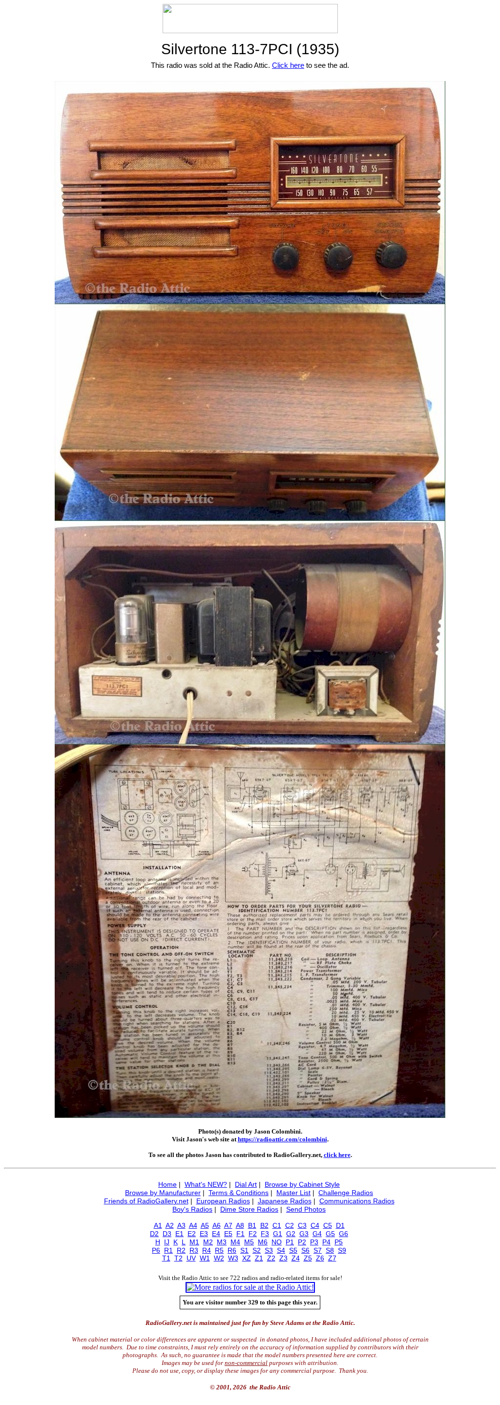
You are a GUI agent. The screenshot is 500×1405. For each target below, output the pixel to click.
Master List (293, 1193)
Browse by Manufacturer (163, 1193)
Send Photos (306, 1209)
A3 (181, 1225)
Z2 (271, 1258)
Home (167, 1184)
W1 (205, 1258)
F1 (240, 1234)
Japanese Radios (285, 1201)
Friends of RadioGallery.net (146, 1201)
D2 (154, 1234)
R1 (168, 1250)
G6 (343, 1234)
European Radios (223, 1201)
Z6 (320, 1258)
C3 (302, 1225)
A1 (158, 1225)
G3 (304, 1234)
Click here (288, 65)
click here (337, 1154)
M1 (194, 1242)
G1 (277, 1234)
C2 (289, 1225)
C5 (327, 1225)
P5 (338, 1242)
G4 (317, 1234)
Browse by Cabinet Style (302, 1184)
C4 (315, 1225)
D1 (340, 1225)
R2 (181, 1250)
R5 (219, 1250)
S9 (342, 1250)
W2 (219, 1258)
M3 (222, 1242)
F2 (253, 1234)
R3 (193, 1250)
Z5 (308, 1258)
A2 (170, 1225)
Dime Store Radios (249, 1209)
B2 (264, 1225)
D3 (167, 1234)
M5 (249, 1242)
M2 (208, 1242)
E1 (179, 1234)
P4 (326, 1242)
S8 (330, 1250)
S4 (281, 1250)
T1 (166, 1258)
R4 (206, 1250)
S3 (269, 1250)
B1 (252, 1225)
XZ (246, 1258)
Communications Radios (357, 1201)
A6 (216, 1225)
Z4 (296, 1258)
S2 (256, 1250)
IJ (166, 1242)
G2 (290, 1234)
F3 (265, 1234)
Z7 (332, 1258)
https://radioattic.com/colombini (282, 1139)
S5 (293, 1250)
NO (276, 1242)
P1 (290, 1242)
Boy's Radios (192, 1209)
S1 (244, 1250)
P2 (302, 1242)
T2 (178, 1258)
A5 (205, 1225)
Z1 (259, 1258)
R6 (232, 1250)
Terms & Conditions (238, 1193)
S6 (305, 1250)
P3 (314, 1242)
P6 (156, 1250)
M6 (263, 1242)
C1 (276, 1225)
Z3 (283, 1258)
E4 (216, 1234)
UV (191, 1258)
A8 (240, 1225)
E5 (228, 1234)
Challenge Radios (345, 1193)
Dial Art (246, 1184)
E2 (192, 1234)
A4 (193, 1225)
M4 (235, 1242)
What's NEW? (206, 1184)
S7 (317, 1250)
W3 (233, 1258)
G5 (330, 1234)
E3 (204, 1234)
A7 (228, 1225)
